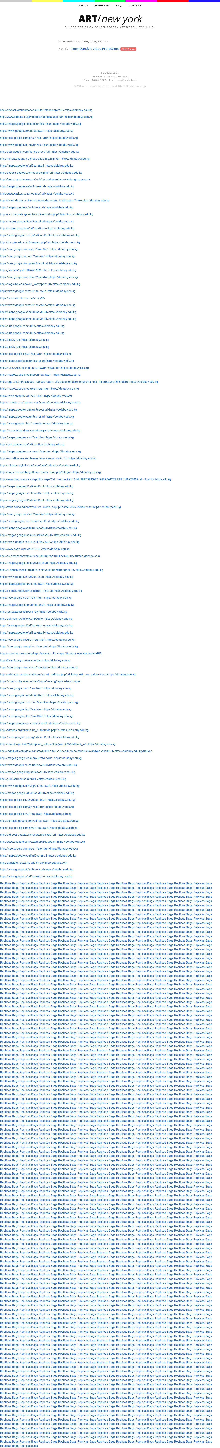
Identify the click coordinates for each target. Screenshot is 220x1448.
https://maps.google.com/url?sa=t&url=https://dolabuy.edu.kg (38, 312)
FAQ (119, 5)
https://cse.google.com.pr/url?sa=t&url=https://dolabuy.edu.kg (38, 263)
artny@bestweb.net (126, 80)
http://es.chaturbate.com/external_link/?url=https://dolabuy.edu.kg (41, 591)
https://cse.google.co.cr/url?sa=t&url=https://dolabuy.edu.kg (37, 256)
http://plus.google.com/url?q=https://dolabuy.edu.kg (32, 326)
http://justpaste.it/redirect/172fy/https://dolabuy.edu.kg (33, 611)
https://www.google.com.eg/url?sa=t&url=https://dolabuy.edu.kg (40, 786)
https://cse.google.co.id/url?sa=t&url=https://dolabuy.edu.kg (37, 514)
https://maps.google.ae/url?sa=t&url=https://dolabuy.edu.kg (37, 186)
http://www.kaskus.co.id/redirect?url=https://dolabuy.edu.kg (37, 193)
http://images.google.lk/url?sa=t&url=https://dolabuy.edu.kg (37, 221)
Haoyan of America (136, 86)
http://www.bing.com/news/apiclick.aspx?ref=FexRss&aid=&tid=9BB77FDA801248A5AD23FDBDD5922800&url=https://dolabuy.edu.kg (85, 479)
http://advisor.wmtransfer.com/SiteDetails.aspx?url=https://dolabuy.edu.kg (46, 110)
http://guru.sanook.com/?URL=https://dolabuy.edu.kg (33, 779)
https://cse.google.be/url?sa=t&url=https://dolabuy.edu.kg (36, 598)
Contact (135, 5)
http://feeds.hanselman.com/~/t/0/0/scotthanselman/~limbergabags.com (45, 179)
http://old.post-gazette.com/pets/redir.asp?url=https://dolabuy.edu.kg (42, 834)
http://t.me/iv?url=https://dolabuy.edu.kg (24, 340)
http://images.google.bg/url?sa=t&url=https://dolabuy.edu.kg (37, 772)
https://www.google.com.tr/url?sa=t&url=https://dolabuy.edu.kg (39, 702)
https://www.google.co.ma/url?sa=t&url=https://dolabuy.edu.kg (39, 145)
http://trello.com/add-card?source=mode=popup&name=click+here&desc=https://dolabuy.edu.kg (60, 507)
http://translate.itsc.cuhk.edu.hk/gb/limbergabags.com (33, 862)
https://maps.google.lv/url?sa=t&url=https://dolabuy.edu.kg (36, 207)
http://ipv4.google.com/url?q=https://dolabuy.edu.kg (32, 444)
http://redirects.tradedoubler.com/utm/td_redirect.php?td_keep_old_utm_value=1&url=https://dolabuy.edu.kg (68, 674)
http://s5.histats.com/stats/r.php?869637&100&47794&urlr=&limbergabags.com (50, 556)
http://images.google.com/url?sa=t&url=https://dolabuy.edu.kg (38, 563)
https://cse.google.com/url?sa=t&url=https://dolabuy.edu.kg (37, 807)
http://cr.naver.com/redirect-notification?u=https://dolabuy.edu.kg (40, 402)
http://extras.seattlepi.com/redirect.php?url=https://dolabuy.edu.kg (41, 172)
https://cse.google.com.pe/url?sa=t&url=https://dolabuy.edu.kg (39, 848)
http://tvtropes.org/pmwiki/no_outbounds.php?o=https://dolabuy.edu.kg (44, 730)
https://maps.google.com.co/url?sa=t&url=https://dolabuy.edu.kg (40, 723)
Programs (102, 5)
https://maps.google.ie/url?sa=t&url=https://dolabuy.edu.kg (36, 632)
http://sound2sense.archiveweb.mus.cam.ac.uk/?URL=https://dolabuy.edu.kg (48, 458)
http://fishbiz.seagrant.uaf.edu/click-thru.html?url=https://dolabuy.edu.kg (45, 159)
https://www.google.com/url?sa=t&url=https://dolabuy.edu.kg (38, 291)
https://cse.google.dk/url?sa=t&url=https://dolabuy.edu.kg (36, 688)
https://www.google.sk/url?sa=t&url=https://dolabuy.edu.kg (36, 869)
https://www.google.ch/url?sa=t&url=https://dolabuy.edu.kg (36, 577)
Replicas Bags (9, 883)
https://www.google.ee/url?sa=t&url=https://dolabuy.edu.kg (36, 131)
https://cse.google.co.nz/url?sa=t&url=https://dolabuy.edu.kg (37, 800)
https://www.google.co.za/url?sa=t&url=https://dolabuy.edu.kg (38, 765)
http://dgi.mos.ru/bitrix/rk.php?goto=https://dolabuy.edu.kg (36, 618)
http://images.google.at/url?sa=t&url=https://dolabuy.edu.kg (37, 793)
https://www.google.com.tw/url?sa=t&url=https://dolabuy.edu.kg (39, 521)
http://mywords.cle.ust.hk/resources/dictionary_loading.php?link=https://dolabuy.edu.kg (55, 200)
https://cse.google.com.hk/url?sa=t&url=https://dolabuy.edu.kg (39, 828)
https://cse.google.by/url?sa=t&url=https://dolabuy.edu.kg (36, 814)
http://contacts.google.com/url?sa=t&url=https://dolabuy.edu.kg (39, 821)
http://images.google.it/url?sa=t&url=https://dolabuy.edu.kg (36, 500)
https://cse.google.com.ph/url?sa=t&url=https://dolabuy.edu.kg (39, 646)
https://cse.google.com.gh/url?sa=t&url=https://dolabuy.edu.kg (39, 138)
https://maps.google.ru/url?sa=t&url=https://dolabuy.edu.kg (37, 493)
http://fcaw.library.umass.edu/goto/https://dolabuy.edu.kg (35, 660)
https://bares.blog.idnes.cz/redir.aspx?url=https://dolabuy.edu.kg (40, 430)
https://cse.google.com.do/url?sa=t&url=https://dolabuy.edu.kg (39, 277)
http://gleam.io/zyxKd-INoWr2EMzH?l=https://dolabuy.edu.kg (38, 270)
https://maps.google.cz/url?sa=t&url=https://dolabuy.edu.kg (37, 437)
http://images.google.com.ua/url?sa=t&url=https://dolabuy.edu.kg (40, 535)
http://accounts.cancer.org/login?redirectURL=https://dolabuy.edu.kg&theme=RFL (51, 653)
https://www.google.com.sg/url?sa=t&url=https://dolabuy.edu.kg (39, 737)
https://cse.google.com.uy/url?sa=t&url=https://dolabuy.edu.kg (39, 249)
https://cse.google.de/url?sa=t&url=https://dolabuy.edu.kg (36, 354)
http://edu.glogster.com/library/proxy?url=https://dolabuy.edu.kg (39, 151)
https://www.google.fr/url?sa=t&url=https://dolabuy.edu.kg (36, 395)
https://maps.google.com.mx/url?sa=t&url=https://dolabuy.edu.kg (40, 451)
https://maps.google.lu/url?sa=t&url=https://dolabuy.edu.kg (36, 165)
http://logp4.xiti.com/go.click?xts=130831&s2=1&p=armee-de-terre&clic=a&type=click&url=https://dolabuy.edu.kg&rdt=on (76, 751)
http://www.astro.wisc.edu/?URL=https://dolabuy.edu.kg (35, 549)
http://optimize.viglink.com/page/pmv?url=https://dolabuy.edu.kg (40, 465)
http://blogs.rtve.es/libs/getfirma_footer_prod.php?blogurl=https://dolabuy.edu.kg (50, 472)
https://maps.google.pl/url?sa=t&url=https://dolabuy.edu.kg (36, 486)
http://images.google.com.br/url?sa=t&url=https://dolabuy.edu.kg (40, 375)
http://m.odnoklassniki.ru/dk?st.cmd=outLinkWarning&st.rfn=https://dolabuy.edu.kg (51, 570)
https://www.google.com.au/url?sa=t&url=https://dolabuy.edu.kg (40, 542)
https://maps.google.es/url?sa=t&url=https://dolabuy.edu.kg (37, 361)
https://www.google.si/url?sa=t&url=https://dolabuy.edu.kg (36, 876)
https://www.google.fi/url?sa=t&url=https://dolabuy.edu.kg (36, 709)
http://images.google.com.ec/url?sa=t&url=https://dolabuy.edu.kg (40, 124)
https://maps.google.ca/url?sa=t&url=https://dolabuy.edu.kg (37, 416)
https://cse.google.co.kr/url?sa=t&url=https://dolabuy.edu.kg (37, 639)
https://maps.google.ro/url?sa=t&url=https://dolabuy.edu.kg (37, 584)
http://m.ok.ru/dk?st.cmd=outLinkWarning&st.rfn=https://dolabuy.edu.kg (44, 368)
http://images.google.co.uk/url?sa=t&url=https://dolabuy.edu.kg (39, 388)
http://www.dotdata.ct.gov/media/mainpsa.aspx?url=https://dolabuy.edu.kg (46, 117)
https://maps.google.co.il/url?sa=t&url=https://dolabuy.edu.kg (38, 855)
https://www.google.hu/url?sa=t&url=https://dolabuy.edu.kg (36, 695)
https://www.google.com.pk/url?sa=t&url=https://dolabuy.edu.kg (39, 235)
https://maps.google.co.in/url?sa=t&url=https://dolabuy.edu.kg (38, 409)
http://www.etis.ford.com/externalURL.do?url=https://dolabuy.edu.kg (42, 841)
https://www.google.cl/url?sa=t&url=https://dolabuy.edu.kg (36, 625)
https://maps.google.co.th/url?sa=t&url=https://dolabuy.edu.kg (38, 528)
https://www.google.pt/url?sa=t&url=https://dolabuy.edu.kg (36, 716)
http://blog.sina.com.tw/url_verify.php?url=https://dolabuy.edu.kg (40, 284)
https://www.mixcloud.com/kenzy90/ (22, 298)
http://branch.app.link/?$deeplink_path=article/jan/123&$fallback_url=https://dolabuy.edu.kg (58, 744)
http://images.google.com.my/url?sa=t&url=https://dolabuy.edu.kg (41, 758)
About (84, 5)
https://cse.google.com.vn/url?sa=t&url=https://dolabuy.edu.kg (39, 667)
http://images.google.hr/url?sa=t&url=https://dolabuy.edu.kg (37, 228)
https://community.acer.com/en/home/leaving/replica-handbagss (40, 681)
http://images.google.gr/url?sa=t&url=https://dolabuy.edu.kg (37, 605)
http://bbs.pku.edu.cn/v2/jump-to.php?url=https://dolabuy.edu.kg (40, 242)
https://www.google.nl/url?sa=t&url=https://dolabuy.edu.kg (36, 423)
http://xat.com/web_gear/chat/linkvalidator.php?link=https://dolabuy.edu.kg (46, 214)
